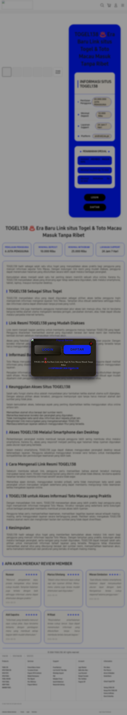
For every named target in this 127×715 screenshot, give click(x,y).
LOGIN (47, 349)
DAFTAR (77, 349)
